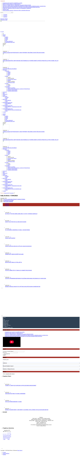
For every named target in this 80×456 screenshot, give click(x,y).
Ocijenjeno (7, 205)
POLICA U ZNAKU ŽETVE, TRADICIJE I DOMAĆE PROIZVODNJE (17, 5)
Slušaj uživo (5, 94)
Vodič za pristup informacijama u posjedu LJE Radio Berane (18, 88)
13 (5, 435)
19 (4, 436)
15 (8, 435)
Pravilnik (6, 97)
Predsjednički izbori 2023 (7, 102)
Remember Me (7, 353)
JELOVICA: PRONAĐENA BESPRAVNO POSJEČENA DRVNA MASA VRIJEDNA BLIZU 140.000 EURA (24, 6)
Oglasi (4, 95)
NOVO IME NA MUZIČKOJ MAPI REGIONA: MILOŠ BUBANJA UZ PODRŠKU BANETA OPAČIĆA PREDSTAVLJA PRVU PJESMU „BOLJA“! (30, 60)
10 (10, 434)
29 (8, 437)
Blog (4, 93)
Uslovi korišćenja (6, 453)
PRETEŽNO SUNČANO (8, 201)
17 (10, 435)
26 (4, 437)
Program (6, 83)
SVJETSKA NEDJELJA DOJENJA (10, 68)
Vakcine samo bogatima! (10, 238)
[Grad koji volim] (3, 19)
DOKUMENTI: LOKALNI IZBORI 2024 (13, 109)
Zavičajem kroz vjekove (11, 79)
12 (4, 435)
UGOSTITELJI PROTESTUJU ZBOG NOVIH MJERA (15, 221)
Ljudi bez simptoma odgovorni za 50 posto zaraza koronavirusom (18, 246)
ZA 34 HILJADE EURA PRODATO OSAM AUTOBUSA (14, 199)
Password (4, 352)
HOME (4, 34)
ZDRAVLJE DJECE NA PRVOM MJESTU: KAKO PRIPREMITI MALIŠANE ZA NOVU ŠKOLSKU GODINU (24, 52)
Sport (6, 40)
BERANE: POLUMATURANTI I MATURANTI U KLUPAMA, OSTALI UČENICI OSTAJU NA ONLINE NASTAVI (26, 409)
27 (5, 437)
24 (10, 436)
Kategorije (7, 70)
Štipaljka (9, 80)
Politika (6, 38)
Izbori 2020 (5, 96)
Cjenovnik (5, 91)
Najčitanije (7, 203)
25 (3, 437)
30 (9, 437)
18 (3, 436)
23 (9, 436)
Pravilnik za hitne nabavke (12, 90)
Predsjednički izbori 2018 (10, 42)
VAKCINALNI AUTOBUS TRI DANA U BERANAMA (15, 393)
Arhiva (4, 373)
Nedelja (8, 85)
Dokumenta (7, 86)
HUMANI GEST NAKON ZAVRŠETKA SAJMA (12, 3)
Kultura (6, 39)
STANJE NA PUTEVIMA (8, 200)
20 (5, 436)
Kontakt (4, 454)
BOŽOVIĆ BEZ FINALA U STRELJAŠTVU (11, 4)
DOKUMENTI (8, 100)
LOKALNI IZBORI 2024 (8, 108)
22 (8, 436)
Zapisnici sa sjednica (11, 87)
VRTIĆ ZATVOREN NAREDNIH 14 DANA (13, 401)
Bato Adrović (19, 450)
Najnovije (7, 204)
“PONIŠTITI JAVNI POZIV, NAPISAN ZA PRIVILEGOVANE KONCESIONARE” (20, 385)
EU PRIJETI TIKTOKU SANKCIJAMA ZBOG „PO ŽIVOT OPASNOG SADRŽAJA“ (21, 213)
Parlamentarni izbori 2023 (7, 105)
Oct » (9, 439)
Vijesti (4, 35)
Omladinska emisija (11, 82)
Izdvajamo (5, 69)
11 (3, 435)
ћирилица (2, 18)
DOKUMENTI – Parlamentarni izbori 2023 (13, 106)
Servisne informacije (9, 41)
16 (9, 435)
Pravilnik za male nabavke (12, 89)
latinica (6, 18)
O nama (4, 111)
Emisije (6, 76)
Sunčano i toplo (6, 9)
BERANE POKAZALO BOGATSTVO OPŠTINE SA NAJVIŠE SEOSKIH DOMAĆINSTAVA (21, 7)
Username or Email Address (8, 351)
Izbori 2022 (5, 99)
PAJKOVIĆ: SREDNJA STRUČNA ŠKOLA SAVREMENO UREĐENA (17, 8)
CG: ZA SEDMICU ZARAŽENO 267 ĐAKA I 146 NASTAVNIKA (17, 229)
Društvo (6, 36)
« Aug (4, 439)
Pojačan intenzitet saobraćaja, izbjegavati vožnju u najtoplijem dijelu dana (16, 10)
